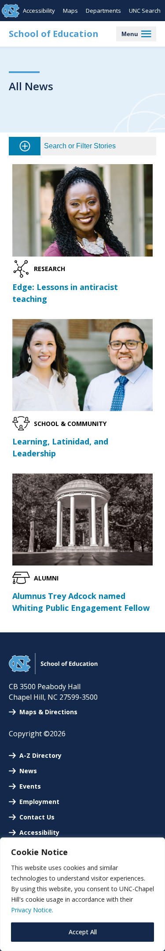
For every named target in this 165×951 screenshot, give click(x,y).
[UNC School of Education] (53, 671)
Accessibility (39, 11)
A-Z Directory (40, 755)
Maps (70, 11)
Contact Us (37, 817)
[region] (82, 894)
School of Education (54, 34)
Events (30, 786)
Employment (39, 801)
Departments (103, 11)
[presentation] (82, 210)
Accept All (83, 932)
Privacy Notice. (32, 910)
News (28, 771)
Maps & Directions (48, 712)
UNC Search (145, 11)
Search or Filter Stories (80, 146)
